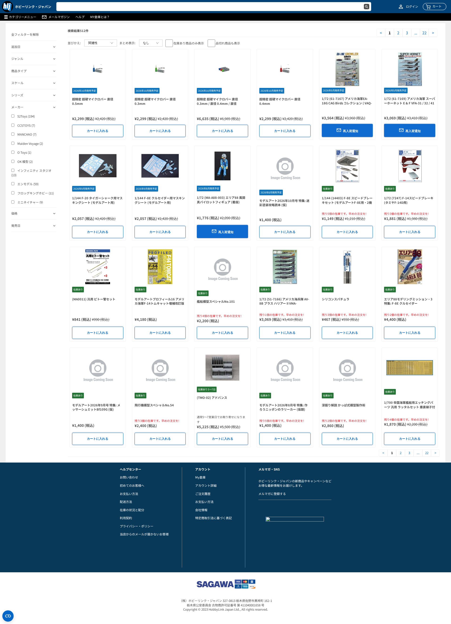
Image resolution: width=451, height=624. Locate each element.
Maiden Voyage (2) (30, 143)
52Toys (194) (26, 116)
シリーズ (17, 95)
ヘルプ (80, 17)
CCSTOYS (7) (26, 125)
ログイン (412, 6)
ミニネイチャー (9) (30, 202)
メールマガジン (59, 17)
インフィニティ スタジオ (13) (31, 173)
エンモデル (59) (28, 184)
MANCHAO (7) (26, 134)
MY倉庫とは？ (100, 17)
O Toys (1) (24, 152)
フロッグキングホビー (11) (35, 193)
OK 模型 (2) (25, 162)
